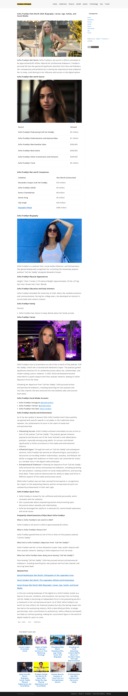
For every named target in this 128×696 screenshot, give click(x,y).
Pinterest (104, 39)
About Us (81, 694)
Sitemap (108, 694)
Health (89, 24)
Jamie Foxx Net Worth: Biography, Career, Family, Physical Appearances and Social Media (24, 680)
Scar (29, 622)
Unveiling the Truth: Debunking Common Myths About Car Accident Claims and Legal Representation (74, 654)
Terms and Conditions (99, 694)
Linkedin (89, 41)
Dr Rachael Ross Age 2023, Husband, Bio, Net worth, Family (74, 678)
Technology (90, 28)
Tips (88, 30)
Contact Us (74, 694)
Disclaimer (88, 694)
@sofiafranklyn (47, 402)
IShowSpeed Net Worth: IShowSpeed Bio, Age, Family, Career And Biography (57, 652)
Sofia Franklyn (45, 409)
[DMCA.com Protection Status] (93, 47)
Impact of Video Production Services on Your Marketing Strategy (41, 651)
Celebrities (37, 622)
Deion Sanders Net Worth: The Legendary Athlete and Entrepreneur (45, 580)
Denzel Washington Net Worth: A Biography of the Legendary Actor (45, 575)
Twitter (98, 39)
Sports (89, 26)
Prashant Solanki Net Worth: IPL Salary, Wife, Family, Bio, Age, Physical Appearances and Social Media (41, 680)
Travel (89, 33)
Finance (89, 22)
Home (89, 17)
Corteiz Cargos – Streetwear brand (25, 649)
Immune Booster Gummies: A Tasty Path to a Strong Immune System (57, 678)
